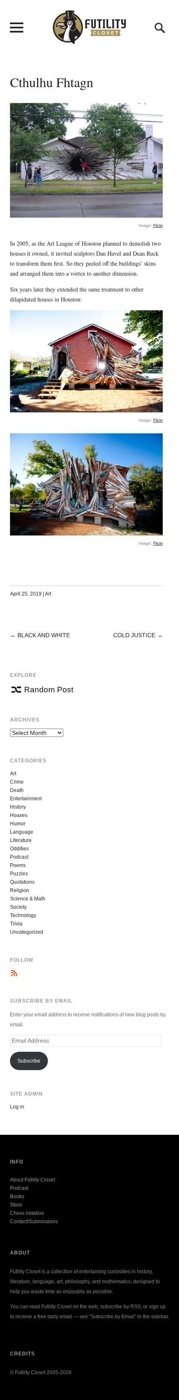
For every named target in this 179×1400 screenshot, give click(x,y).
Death (17, 790)
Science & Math (27, 899)
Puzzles (19, 874)
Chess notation (27, 1213)
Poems (18, 865)
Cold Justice (134, 635)
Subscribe (28, 1061)
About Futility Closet (32, 1180)
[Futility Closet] (89, 39)
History (18, 807)
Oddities (19, 849)
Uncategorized (26, 932)
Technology (23, 915)
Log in (17, 1107)
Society (18, 907)
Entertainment (26, 799)
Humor (17, 824)
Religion (19, 890)
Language (21, 832)
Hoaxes (18, 815)
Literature (21, 840)
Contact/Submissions (34, 1221)
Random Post (48, 689)
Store (16, 1205)
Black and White (43, 635)
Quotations (22, 882)
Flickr (158, 225)
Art (48, 594)
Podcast (19, 857)
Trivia (16, 924)
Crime (17, 782)
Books (17, 1196)
